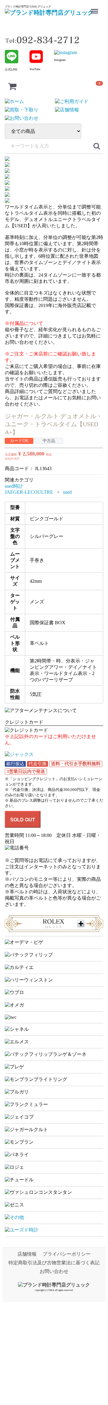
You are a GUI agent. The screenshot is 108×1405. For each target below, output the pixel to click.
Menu (95, 7)
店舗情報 (27, 1254)
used (67, 492)
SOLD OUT (22, 819)
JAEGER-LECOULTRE (29, 492)
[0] (12, 86)
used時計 (14, 486)
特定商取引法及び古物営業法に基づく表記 (54, 1262)
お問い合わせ (54, 1271)
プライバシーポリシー (67, 1254)
